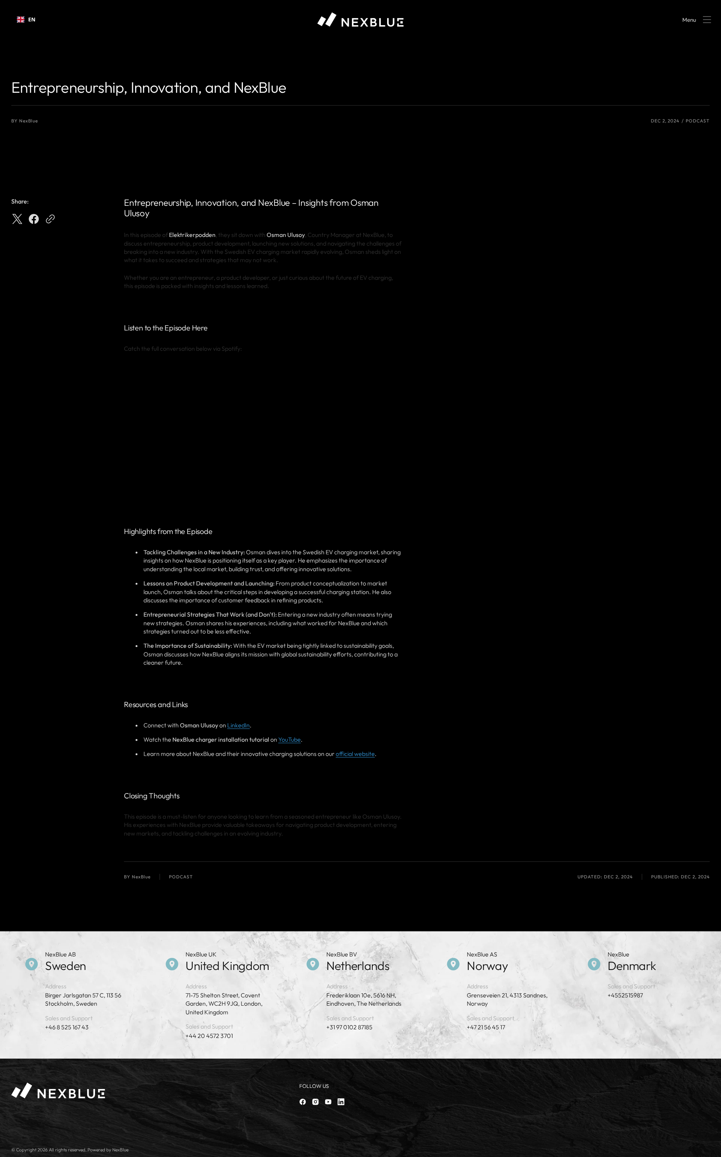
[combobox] (26, 19)
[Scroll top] (712, 1148)
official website (355, 753)
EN (31, 19)
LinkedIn (238, 725)
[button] (695, 19)
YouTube (289, 739)
